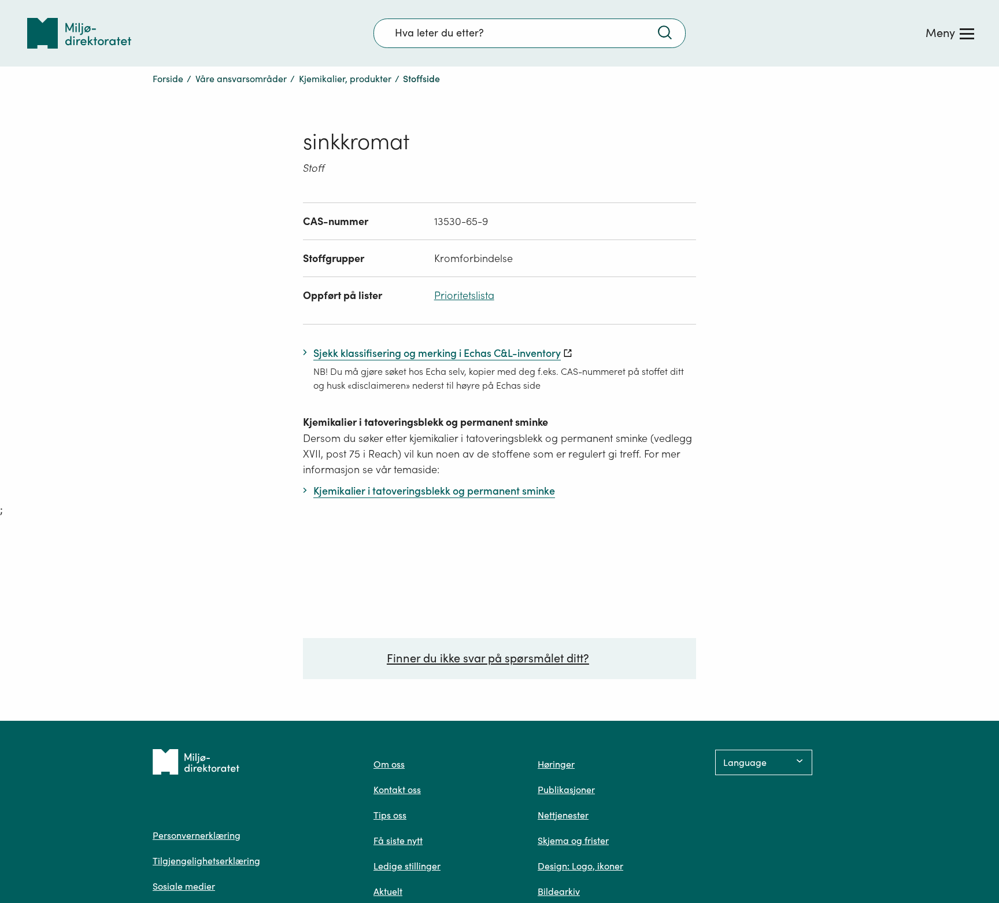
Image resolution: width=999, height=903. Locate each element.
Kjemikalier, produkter (345, 78)
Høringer (556, 764)
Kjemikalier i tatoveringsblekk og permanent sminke (425, 422)
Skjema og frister (573, 840)
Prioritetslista (464, 295)
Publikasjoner (566, 789)
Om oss (389, 764)
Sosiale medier (184, 886)
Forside (168, 78)
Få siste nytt (398, 840)
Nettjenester (563, 815)
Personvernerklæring (196, 835)
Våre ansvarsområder (241, 78)
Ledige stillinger (407, 866)
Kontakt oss (397, 789)
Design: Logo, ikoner (580, 866)
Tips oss (389, 815)
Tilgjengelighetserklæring (206, 861)
